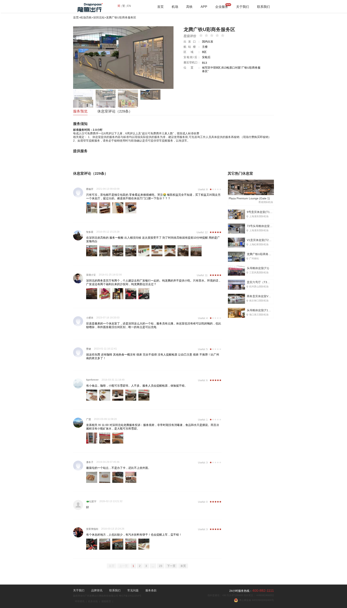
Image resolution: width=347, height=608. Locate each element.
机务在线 (93, 601)
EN (129, 5)
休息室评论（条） (114, 111)
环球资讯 (80, 601)
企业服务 (221, 6)
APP (204, 6)
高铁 (189, 6)
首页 (160, 6)
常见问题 (133, 590)
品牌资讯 (96, 590)
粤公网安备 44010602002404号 (256, 600)
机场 (175, 6)
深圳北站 (98, 17)
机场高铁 (86, 17)
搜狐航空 (106, 601)
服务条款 (151, 590)
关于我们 (242, 6)
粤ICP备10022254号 (130, 595)
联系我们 (263, 6)
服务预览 (80, 111)
